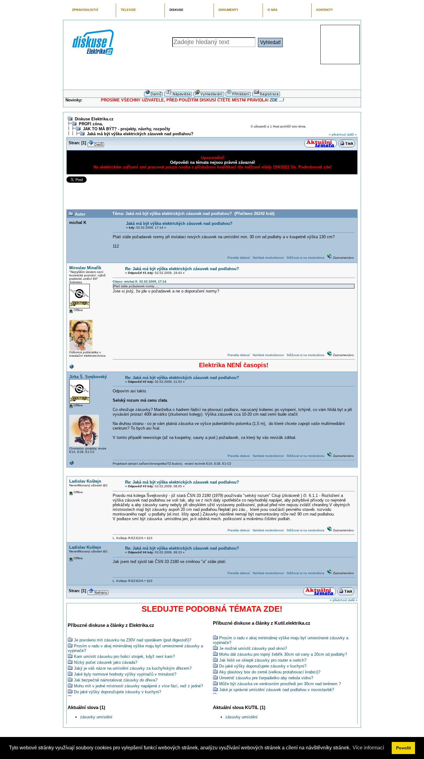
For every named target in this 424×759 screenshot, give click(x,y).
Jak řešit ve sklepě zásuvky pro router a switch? (262, 660)
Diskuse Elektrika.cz (94, 119)
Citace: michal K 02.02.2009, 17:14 (139, 281)
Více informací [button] (368, 747)
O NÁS (272, 9)
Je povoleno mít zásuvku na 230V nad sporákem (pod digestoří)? (132, 640)
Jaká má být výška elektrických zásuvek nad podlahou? (140, 134)
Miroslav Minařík (85, 268)
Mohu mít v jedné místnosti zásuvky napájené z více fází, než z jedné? (138, 686)
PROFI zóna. (91, 124)
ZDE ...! (277, 100)
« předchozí (337, 134)
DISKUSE (176, 9)
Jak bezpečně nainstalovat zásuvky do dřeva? (115, 680)
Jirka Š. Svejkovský (88, 376)
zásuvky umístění (96, 717)
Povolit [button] (403, 747)
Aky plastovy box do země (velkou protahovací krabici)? (269, 672)
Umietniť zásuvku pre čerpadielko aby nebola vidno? (266, 678)
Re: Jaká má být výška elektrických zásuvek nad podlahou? (182, 268)
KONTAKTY (324, 9)
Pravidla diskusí (239, 257)
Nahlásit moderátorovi (268, 257)
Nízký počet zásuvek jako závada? (105, 662)
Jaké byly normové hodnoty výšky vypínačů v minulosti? (125, 674)
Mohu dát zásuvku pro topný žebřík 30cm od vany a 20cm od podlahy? (283, 654)
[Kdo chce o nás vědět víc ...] (71, 368)
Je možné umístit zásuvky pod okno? (253, 648)
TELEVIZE (128, 9)
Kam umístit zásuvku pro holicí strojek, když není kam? (124, 656)
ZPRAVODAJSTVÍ (85, 9)
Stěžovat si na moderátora (305, 257)
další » (352, 134)
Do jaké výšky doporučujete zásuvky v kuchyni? (117, 692)
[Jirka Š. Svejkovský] (71, 464)
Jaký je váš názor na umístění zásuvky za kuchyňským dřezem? (133, 668)
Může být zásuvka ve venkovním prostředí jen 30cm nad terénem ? (280, 683)
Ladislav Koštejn (85, 481)
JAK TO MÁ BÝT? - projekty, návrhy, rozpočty (126, 129)
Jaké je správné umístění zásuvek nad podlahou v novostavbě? (276, 689)
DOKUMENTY (228, 9)
